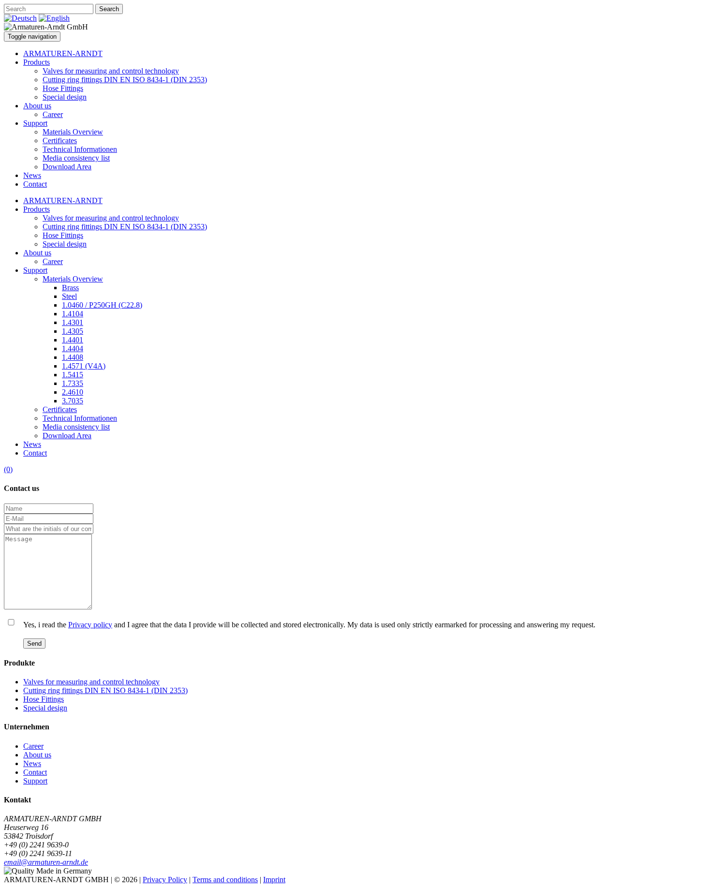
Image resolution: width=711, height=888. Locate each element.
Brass (70, 287)
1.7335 (72, 383)
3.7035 (72, 401)
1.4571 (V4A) (83, 366)
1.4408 (72, 357)
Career (53, 114)
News (32, 175)
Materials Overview (73, 132)
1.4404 (72, 348)
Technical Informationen (80, 149)
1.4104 (72, 314)
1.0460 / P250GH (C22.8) (102, 305)
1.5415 (72, 374)
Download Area (67, 167)
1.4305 (72, 331)
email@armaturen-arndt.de (46, 862)
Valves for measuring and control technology (111, 71)
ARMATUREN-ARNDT (63, 53)
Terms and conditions (225, 879)
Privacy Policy (165, 879)
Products (36, 62)
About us (37, 106)
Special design (65, 97)
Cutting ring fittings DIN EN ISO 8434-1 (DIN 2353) (125, 79)
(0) (8, 469)
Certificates (60, 140)
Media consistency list (76, 158)
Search (109, 9)
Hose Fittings (63, 88)
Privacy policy (90, 625)
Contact (35, 184)
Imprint (274, 879)
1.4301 (72, 322)
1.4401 (72, 340)
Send (34, 643)
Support (35, 123)
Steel (69, 296)
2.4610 (72, 392)
